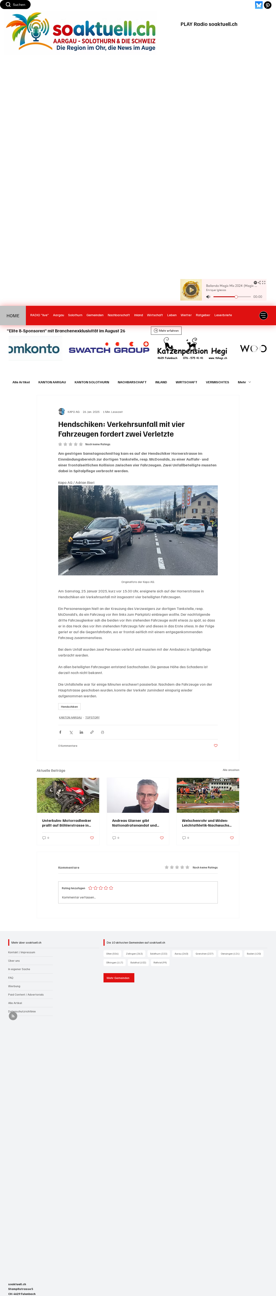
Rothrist (161, 962)
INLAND (161, 382)
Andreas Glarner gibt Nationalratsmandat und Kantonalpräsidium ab (134, 822)
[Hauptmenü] (263, 315)
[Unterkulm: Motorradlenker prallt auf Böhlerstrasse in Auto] (68, 795)
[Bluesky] (259, 5)
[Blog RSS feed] (13, 1016)
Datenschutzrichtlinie (22, 1011)
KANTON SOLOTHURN (92, 382)
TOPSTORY (92, 717)
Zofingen (135, 953)
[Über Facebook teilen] (60, 732)
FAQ (10, 977)
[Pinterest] (267, 5)
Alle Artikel (21, 382)
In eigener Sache (19, 969)
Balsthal (139, 962)
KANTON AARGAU (52, 382)
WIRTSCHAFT (186, 382)
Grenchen (206, 953)
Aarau (183, 953)
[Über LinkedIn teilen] (81, 732)
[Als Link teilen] (92, 732)
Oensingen (231, 953)
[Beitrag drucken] (102, 732)
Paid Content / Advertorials (26, 994)
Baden (255, 953)
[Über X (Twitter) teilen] (71, 732)
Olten (113, 953)
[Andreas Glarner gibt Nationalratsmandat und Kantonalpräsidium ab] (138, 795)
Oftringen (116, 962)
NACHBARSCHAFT (132, 382)
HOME (12, 315)
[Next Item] (256, 348)
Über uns (14, 960)
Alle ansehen (231, 770)
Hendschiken (69, 706)
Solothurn (160, 953)
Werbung (14, 986)
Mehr (242, 382)
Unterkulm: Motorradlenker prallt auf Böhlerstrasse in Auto (66, 822)
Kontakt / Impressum (21, 952)
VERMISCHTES (217, 382)
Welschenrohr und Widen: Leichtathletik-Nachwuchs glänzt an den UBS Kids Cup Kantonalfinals (206, 822)
